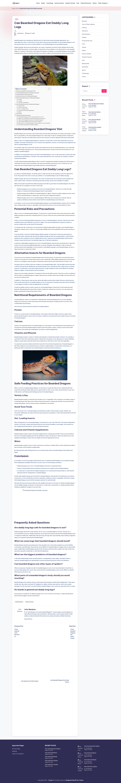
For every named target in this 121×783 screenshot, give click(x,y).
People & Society (87, 57)
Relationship (85, 63)
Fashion (84, 37)
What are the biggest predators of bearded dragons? (31, 120)
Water (20, 112)
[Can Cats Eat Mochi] (84, 121)
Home (13, 8)
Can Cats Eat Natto (94, 112)
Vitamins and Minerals (24, 102)
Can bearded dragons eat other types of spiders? (30, 121)
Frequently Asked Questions (23, 115)
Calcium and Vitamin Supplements (26, 110)
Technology (85, 73)
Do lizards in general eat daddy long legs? (28, 124)
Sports (84, 70)
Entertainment (86, 34)
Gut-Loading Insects (23, 108)
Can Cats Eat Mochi (94, 119)
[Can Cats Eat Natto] (84, 113)
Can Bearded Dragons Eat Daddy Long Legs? (27, 92)
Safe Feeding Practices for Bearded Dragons (27, 104)
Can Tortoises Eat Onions (96, 104)
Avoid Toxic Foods (23, 107)
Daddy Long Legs (29, 601)
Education (85, 31)
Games (84, 47)
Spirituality (85, 67)
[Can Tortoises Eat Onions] (84, 106)
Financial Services (87, 40)
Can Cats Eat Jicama (51, 764)
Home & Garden (86, 54)
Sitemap (14, 751)
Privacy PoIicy (16, 749)
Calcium (20, 101)
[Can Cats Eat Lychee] (84, 128)
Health (84, 50)
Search (85, 86)
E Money (84, 27)
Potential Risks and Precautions (24, 94)
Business (84, 21)
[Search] (104, 91)
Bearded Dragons (19, 601)
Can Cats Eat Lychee (94, 127)
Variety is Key (21, 105)
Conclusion (19, 113)
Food (83, 44)
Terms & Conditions (18, 754)
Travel (84, 76)
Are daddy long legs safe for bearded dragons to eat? (31, 116)
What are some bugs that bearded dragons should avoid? (32, 118)
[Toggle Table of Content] (48, 89)
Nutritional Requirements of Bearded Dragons (28, 98)
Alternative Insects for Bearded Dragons (26, 96)
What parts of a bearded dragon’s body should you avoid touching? (34, 123)
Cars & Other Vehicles (88, 24)
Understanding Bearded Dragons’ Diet (26, 91)
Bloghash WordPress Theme (74, 780)
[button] (28, 619)
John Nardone (30, 609)
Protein (20, 99)
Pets (17, 8)
